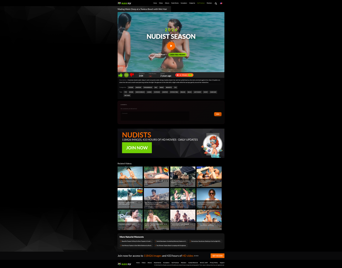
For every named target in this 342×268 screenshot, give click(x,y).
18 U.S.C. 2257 (204, 262)
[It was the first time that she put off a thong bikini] (209, 186)
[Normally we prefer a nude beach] (183, 207)
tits (126, 92)
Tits (175, 87)
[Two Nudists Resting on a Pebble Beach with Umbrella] (183, 186)
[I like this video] (120, 74)
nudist (206, 92)
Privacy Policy (214, 262)
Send (217, 114)
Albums (167, 3)
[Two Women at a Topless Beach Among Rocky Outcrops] (157, 207)
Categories (192, 3)
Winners (184, 75)
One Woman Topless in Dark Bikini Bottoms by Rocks (136, 245)
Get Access (218, 256)
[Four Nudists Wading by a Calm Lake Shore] (130, 186)
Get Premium (201, 3)
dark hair (213, 92)
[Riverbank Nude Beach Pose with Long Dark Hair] (130, 207)
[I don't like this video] (132, 74)
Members (209, 3)
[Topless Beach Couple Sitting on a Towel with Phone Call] (183, 229)
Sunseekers (184, 3)
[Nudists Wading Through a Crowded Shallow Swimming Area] (209, 229)
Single (161, 87)
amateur (165, 92)
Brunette (169, 87)
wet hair (127, 95)
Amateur (138, 87)
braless (183, 92)
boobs (131, 92)
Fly (126, 3)
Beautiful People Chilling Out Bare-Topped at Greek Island (137, 241)
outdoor (157, 92)
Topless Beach (148, 87)
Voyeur (131, 87)
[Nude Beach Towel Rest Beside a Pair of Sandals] (157, 186)
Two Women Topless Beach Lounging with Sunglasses (171, 245)
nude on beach (140, 92)
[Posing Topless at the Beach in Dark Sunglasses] (209, 207)
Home (155, 3)
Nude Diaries (175, 3)
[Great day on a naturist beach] (130, 229)
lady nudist (197, 92)
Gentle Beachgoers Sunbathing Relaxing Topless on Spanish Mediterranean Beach (172, 241)
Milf (156, 87)
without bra (174, 92)
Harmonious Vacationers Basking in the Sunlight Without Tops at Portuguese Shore (206, 241)
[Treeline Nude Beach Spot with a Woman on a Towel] (157, 229)
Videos (161, 3)
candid (149, 92)
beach (189, 92)
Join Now (137, 147)
